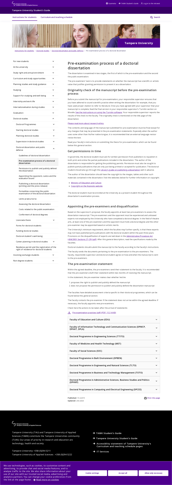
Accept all (123, 473)
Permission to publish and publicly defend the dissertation (38, 169)
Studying (17, 90)
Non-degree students (23, 260)
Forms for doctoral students (28, 225)
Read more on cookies (47, 479)
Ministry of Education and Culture (86, 183)
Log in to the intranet (151, 3)
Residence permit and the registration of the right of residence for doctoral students (36, 248)
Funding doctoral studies (27, 231)
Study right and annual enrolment (28, 72)
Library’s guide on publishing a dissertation (120, 170)
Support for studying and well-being (29, 95)
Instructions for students (25, 17)
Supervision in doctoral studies (30, 141)
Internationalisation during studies (29, 107)
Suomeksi (112, 3)
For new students (21, 61)
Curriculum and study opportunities (29, 78)
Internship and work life (24, 101)
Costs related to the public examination (36, 209)
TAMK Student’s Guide (129, 3)
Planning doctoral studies (27, 135)
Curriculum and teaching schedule (57, 17)
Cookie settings (92, 473)
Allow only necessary (153, 473)
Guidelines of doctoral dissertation (34, 155)
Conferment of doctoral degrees (33, 214)
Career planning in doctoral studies (32, 241)
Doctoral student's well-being (29, 236)
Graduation (18, 113)
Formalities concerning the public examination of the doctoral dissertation (37, 192)
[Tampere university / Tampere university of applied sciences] (25, 2)
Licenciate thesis (23, 220)
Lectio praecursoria (28, 199)
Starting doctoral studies (27, 130)
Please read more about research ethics (86, 123)
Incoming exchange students (26, 255)
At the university (20, 67)
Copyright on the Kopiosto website (87, 186)
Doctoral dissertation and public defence (30, 148)
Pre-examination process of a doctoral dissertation (37, 162)
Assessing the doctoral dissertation (35, 204)
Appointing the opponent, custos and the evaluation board (37, 177)
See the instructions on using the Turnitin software (98, 112)
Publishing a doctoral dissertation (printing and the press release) (34, 184)
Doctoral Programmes (26, 124)
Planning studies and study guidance (29, 84)
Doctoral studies (20, 118)
